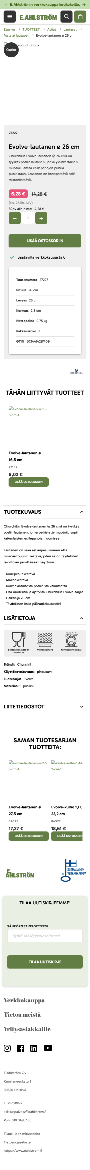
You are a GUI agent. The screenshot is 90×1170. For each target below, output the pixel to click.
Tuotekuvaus (22, 511)
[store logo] (20, 877)
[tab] (45, 511)
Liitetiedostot (24, 706)
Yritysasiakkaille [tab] (27, 1029)
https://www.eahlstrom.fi (23, 1150)
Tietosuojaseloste (17, 1142)
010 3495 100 (22, 1120)
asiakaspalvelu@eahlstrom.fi (25, 1112)
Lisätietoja (19, 618)
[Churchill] (76, 372)
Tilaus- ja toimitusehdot (22, 1134)
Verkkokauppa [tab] (24, 1000)
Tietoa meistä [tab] (22, 1014)
